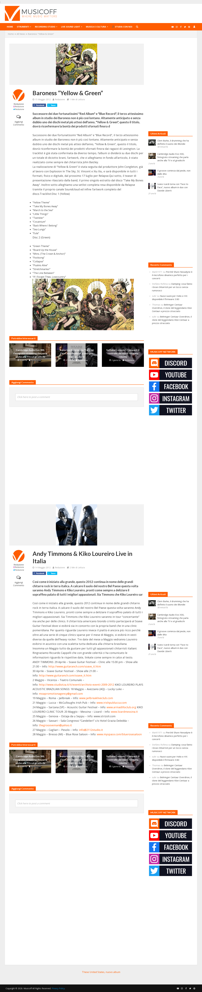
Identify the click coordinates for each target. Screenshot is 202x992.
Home (10, 26)
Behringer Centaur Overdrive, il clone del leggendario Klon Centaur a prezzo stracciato (172, 308)
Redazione (19, 104)
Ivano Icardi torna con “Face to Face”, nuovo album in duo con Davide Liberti (76, 353)
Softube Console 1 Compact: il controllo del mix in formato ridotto (122, 353)
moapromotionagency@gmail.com (61, 693)
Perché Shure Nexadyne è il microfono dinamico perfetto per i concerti (172, 275)
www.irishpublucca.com (112, 702)
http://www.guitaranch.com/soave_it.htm (74, 666)
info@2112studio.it (91, 730)
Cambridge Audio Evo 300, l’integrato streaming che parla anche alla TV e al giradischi (30, 353)
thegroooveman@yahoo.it (55, 725)
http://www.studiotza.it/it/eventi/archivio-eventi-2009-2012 (76, 684)
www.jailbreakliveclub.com (96, 698)
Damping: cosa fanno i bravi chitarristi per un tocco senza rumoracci (172, 287)
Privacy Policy (58, 988)
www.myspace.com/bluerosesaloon (119, 734)
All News (21, 34)
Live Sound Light (70, 26)
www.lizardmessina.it (124, 711)
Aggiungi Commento (18, 123)
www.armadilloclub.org (121, 707)
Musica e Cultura (96, 26)
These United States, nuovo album (101, 972)
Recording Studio (45, 26)
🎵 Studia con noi (122, 26)
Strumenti (23, 26)
